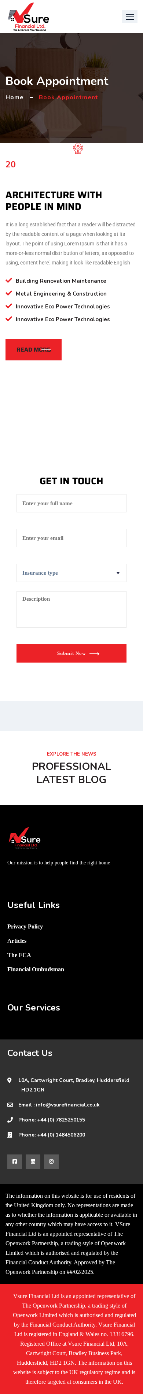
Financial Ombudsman (35, 969)
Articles (16, 941)
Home (15, 97)
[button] (130, 16)
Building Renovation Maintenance (61, 281)
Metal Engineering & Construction (61, 293)
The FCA (19, 955)
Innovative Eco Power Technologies (63, 306)
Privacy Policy (25, 926)
